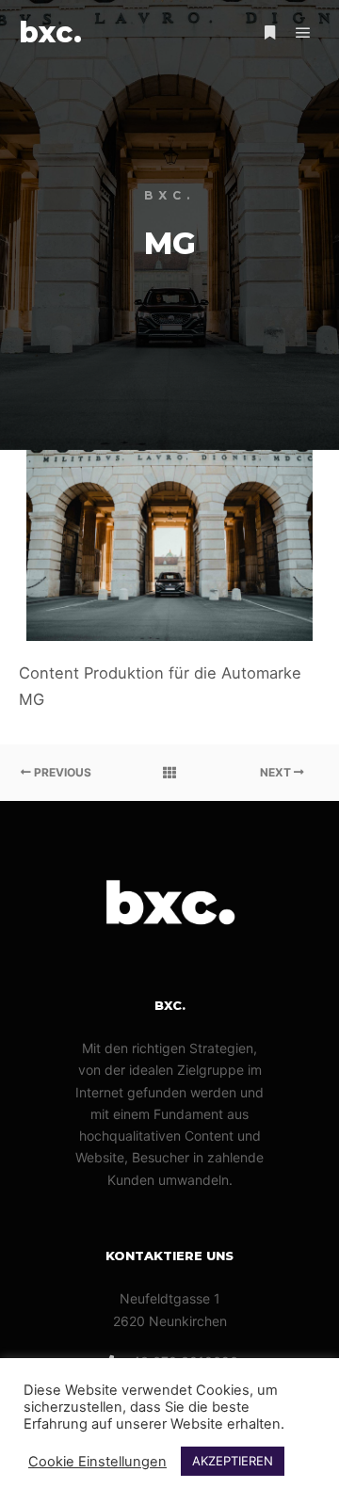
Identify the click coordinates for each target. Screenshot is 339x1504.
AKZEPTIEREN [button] (232, 1460)
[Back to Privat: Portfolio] (169, 772)
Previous (61, 772)
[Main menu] (303, 33)
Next (277, 772)
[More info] (269, 33)
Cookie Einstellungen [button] (97, 1461)
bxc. (50, 32)
